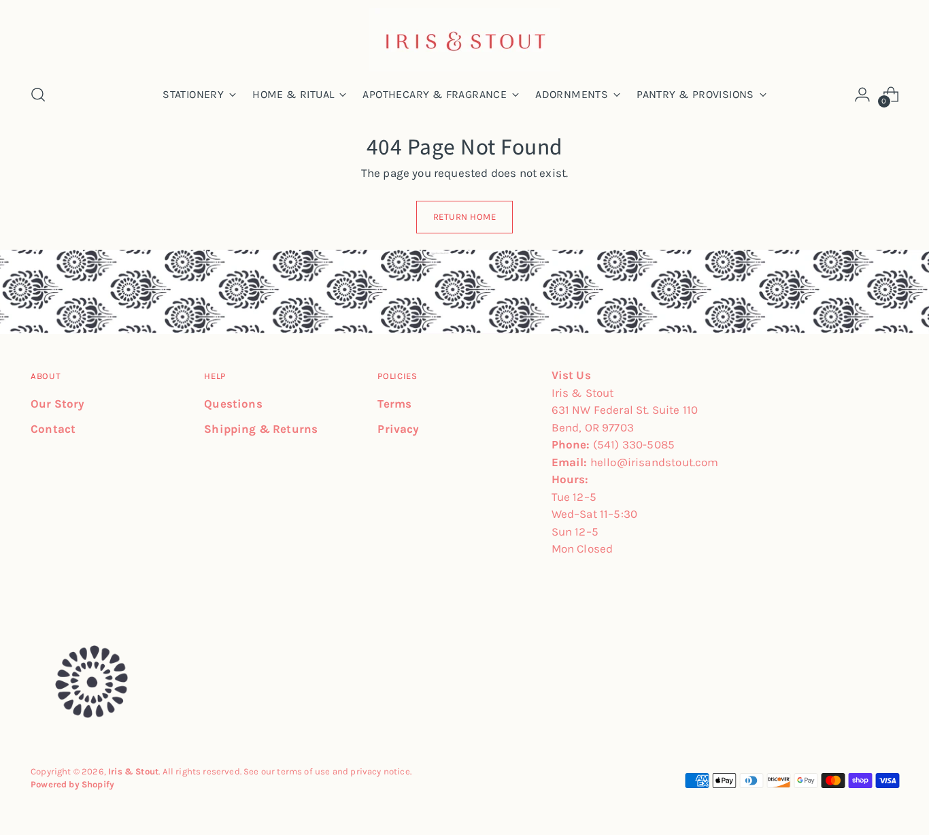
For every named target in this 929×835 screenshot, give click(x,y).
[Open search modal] (38, 94)
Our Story (58, 403)
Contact (53, 429)
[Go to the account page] (862, 94)
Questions (233, 403)
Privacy (398, 429)
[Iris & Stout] (464, 39)
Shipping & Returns (261, 429)
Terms (394, 403)
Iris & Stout (133, 771)
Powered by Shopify (72, 784)
